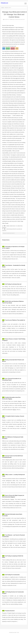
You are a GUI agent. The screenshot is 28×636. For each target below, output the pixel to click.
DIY (10, 7)
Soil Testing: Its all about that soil (13, 284)
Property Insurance (10, 610)
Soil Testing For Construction (12, 574)
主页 (3, 7)
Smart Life (6, 7)
